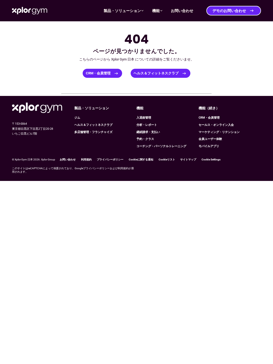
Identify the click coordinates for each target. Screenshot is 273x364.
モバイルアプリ (209, 146)
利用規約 (86, 159)
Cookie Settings (211, 159)
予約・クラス (145, 139)
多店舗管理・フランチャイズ (93, 132)
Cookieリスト (167, 159)
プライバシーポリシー (110, 159)
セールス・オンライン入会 (216, 125)
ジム (77, 117)
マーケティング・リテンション (219, 132)
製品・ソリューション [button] (122, 11)
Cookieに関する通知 (141, 159)
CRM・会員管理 (98, 73)
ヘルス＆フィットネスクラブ (156, 73)
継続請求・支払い (148, 132)
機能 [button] (156, 11)
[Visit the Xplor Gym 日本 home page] (37, 108)
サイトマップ (188, 159)
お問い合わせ (68, 159)
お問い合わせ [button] (182, 11)
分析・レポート (146, 125)
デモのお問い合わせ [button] (229, 11)
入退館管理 (143, 117)
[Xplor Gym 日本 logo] (29, 10)
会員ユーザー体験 (210, 139)
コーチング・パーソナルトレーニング (161, 146)
